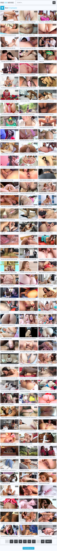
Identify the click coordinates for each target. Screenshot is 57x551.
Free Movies (7, 2)
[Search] (54, 2)
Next (48, 541)
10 (42, 541)
